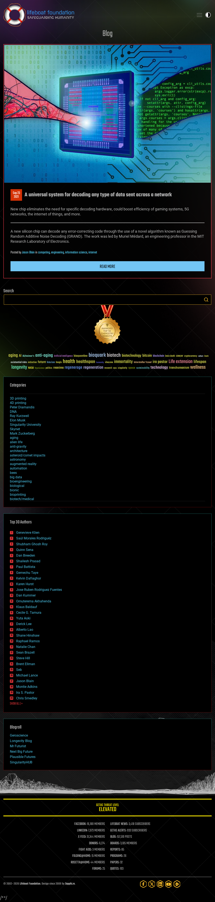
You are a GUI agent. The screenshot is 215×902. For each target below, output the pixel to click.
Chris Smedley (26, 698)
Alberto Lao (24, 630)
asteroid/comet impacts (27, 455)
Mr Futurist (18, 746)
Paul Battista (25, 567)
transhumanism (179, 368)
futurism (51, 362)
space (131, 368)
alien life (16, 442)
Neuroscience (40, 368)
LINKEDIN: (82, 830)
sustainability (142, 368)
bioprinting (18, 495)
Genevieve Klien (27, 533)
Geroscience (19, 735)
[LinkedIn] (160, 884)
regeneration (93, 367)
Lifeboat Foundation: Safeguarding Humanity (97, 14)
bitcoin (147, 356)
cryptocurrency (190, 356)
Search (206, 300)
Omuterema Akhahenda (33, 601)
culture (200, 356)
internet (92, 252)
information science (76, 252)
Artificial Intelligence (63, 356)
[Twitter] (151, 884)
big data (16, 477)
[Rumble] (177, 884)
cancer (179, 356)
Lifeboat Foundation (30, 883)
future (42, 362)
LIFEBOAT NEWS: (119, 824)
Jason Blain (28, 252)
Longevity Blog (21, 741)
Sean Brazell (25, 652)
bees (13, 473)
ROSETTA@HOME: (80, 862)
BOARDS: (115, 843)
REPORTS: (115, 849)
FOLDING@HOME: (81, 856)
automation (18, 468)
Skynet (15, 429)
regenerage (73, 367)
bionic (14, 490)
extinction (32, 362)
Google (59, 362)
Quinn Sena (24, 550)
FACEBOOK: (80, 824)
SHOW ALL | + (16, 704)
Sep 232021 (16, 195)
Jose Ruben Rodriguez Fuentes (39, 590)
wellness (198, 367)
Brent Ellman (25, 664)
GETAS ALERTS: (118, 830)
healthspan (85, 361)
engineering (57, 252)
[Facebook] (143, 884)
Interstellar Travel (143, 362)
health (69, 362)
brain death (170, 356)
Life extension (181, 361)
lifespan (200, 361)
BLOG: (113, 837)
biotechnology (131, 356)
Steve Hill (23, 658)
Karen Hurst (25, 584)
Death (206, 356)
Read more (107, 266)
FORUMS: (97, 869)
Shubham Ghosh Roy (32, 544)
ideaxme (109, 362)
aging (13, 355)
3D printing (18, 398)
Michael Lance (27, 675)
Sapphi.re (70, 883)
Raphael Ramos (28, 641)
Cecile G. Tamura (28, 613)
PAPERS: (114, 862)
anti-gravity (18, 446)
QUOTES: (114, 869)
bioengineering (21, 481)
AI (20, 356)
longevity (19, 367)
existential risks (19, 362)
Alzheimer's (28, 356)
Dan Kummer (26, 595)
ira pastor (160, 361)
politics (49, 368)
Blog (107, 34)
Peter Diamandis (22, 407)
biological (17, 486)
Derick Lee (23, 624)
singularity (122, 368)
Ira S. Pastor (25, 693)
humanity (100, 362)
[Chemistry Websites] (107, 325)
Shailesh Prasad (28, 561)
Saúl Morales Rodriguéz (33, 538)
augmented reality (23, 464)
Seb (19, 670)
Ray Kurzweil (19, 416)
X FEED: (82, 837)
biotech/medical (22, 499)
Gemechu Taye (27, 573)
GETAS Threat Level (107, 808)
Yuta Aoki (23, 618)
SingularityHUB (21, 762)
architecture (18, 451)
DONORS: (93, 843)
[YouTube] (168, 884)
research (108, 368)
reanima (58, 368)
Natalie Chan (25, 647)
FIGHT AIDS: (85, 849)
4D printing (18, 403)
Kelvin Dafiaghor (28, 578)
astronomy (18, 459)
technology (159, 367)
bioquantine (81, 356)
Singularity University (25, 425)
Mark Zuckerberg (22, 433)
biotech (114, 355)
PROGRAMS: (116, 856)
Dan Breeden (25, 555)
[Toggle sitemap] (199, 15)
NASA (31, 368)
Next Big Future (21, 752)
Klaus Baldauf (26, 607)
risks (115, 368)
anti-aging (44, 355)
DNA (13, 412)
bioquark (97, 355)
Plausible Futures (22, 757)
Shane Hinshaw (27, 635)
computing (44, 252)
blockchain (158, 356)
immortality (123, 361)
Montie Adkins (26, 687)
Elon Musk (17, 420)
